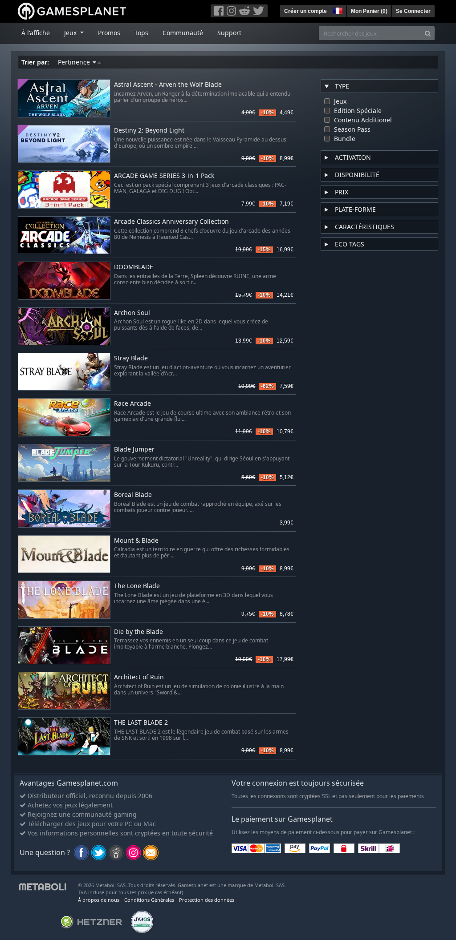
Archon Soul (132, 313)
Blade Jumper (134, 449)
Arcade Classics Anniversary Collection (171, 222)
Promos (109, 32)
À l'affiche (35, 32)
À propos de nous (98, 899)
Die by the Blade (138, 632)
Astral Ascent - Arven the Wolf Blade (168, 85)
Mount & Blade (136, 541)
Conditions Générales (149, 899)
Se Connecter (413, 11)
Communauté (183, 32)
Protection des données (206, 899)
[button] (336, 9)
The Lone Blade (137, 586)
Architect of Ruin (139, 677)
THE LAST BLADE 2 (141, 722)
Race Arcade (132, 403)
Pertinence (75, 62)
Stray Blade (131, 358)
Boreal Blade (133, 495)
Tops (141, 32)
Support (229, 32)
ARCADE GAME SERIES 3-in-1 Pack (164, 176)
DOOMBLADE (133, 267)
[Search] (428, 33)
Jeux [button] (71, 32)
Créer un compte (305, 11)
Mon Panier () (369, 11)
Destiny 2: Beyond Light (149, 130)
